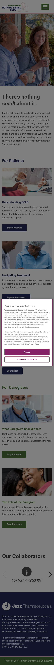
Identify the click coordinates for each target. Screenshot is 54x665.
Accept (27, 352)
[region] (27, 332)
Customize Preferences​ (27, 359)
